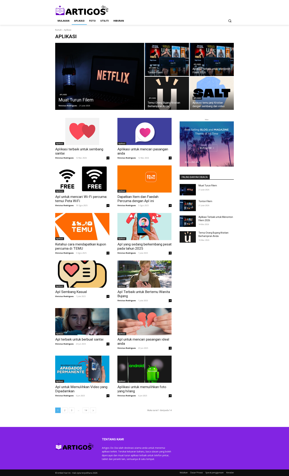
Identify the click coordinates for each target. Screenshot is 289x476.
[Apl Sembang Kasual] (82, 274)
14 (86, 410)
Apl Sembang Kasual (71, 292)
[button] (230, 21)
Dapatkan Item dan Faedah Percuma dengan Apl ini (137, 199)
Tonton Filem (205, 201)
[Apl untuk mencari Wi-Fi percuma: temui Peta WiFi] (82, 179)
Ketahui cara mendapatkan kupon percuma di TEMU (80, 246)
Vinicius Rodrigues (64, 158)
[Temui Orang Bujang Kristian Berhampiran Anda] (167, 93)
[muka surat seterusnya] (93, 410)
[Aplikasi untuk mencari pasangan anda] (144, 131)
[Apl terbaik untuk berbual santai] (82, 321)
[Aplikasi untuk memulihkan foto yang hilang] (144, 369)
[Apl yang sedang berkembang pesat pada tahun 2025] (144, 226)
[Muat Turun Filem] (99, 76)
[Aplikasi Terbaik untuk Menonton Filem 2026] (212, 59)
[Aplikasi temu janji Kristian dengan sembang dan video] (212, 93)
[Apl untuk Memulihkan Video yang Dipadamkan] (82, 369)
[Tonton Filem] (167, 59)
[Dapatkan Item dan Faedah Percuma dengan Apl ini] (144, 179)
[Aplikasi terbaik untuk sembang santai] (82, 131)
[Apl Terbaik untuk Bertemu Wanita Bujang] (144, 274)
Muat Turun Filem (208, 185)
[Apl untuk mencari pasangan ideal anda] (144, 321)
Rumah (58, 29)
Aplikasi (63, 95)
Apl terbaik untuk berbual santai (79, 339)
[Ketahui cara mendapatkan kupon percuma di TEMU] (82, 226)
